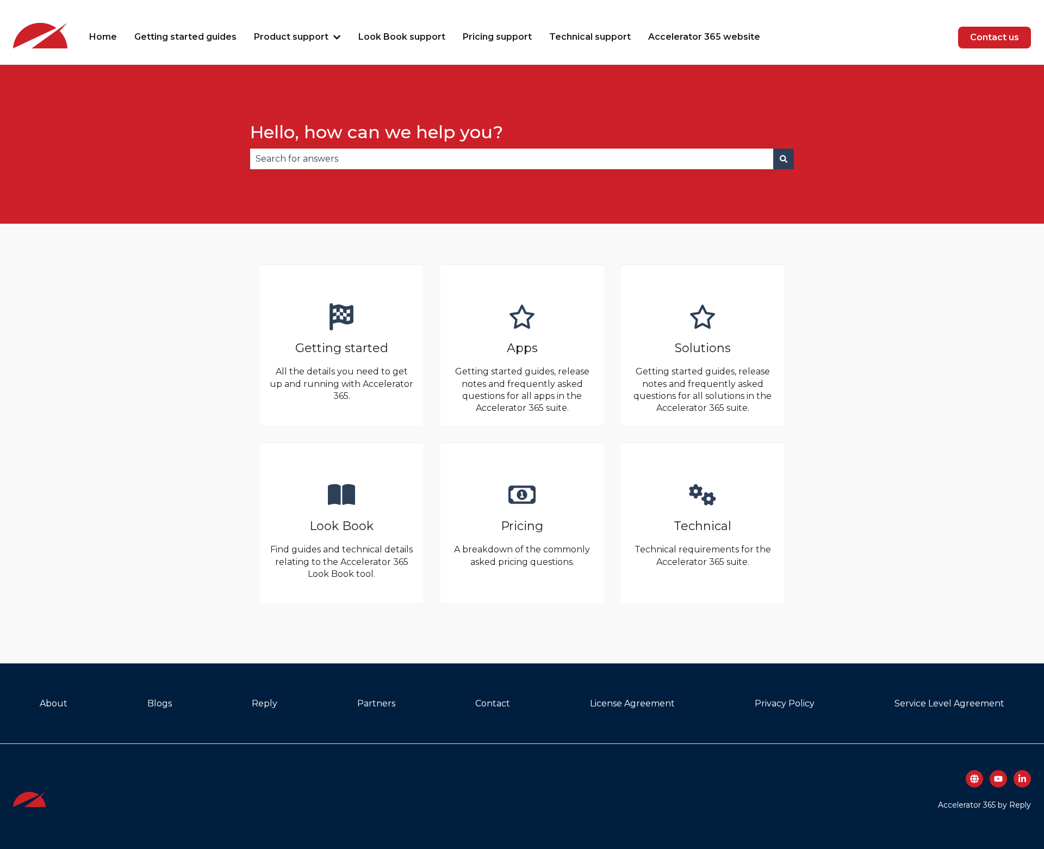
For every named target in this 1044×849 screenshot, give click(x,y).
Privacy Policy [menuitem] (785, 703)
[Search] (783, 159)
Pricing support (497, 37)
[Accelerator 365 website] (974, 779)
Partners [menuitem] (376, 703)
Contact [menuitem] (492, 703)
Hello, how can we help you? (376, 132)
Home (103, 37)
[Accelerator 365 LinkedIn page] (1022, 779)
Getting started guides (185, 37)
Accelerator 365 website (704, 37)
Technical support (590, 37)
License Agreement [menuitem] (632, 703)
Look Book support (401, 37)
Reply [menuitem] (264, 703)
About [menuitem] (53, 703)
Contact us (994, 37)
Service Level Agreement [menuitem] (949, 703)
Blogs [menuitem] (159, 703)
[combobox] (511, 159)
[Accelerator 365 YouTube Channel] (998, 779)
